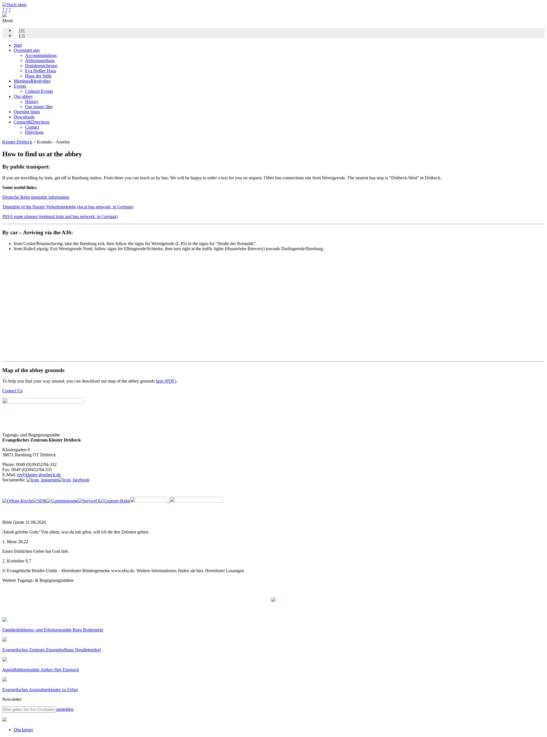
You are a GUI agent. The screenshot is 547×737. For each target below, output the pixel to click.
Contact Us (12, 390)
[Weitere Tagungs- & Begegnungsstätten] (273, 600)
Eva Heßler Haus (40, 70)
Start (18, 45)
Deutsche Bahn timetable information (35, 197)
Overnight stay (27, 50)
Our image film (38, 106)
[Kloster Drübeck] (4, 15)
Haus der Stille (38, 75)
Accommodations (41, 55)
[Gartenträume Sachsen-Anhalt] (62, 500)
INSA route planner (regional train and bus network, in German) (60, 216)
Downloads (24, 116)
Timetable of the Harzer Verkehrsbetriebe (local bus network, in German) (67, 206)
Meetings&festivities (32, 81)
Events (20, 86)
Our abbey (23, 96)
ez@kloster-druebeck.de (39, 474)
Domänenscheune (41, 65)
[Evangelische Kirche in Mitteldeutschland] (4, 720)
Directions (34, 132)
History (31, 101)
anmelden (65, 709)
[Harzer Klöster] (148, 500)
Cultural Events (39, 91)
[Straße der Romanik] (40, 500)
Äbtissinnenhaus (40, 60)
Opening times (27, 111)
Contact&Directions (32, 122)
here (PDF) (166, 381)
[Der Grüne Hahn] (114, 500)
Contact (32, 127)
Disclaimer (23, 729)
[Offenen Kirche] (17, 500)
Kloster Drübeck (17, 141)
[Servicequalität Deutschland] (88, 500)
